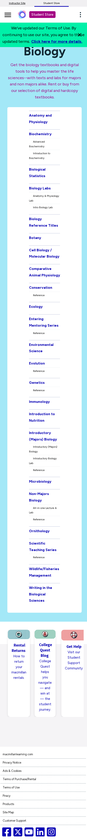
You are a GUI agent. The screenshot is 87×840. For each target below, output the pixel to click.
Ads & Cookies (12, 771)
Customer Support (14, 820)
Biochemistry (40, 134)
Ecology (36, 306)
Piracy (6, 795)
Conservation (40, 287)
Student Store (51, 3)
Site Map (8, 812)
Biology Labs (40, 188)
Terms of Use (11, 787)
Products (8, 804)
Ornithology (39, 531)
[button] (81, 14)
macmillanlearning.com (18, 754)
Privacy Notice (12, 762)
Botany (35, 238)
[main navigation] (8, 14)
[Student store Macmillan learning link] (25, 14)
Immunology (39, 401)
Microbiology (40, 481)
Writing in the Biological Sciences (40, 594)
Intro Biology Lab (43, 207)
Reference (39, 295)
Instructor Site (17, 3)
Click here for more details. (56, 41)
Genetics (37, 382)
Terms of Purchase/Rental (19, 779)
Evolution (37, 363)
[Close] (80, 34)
